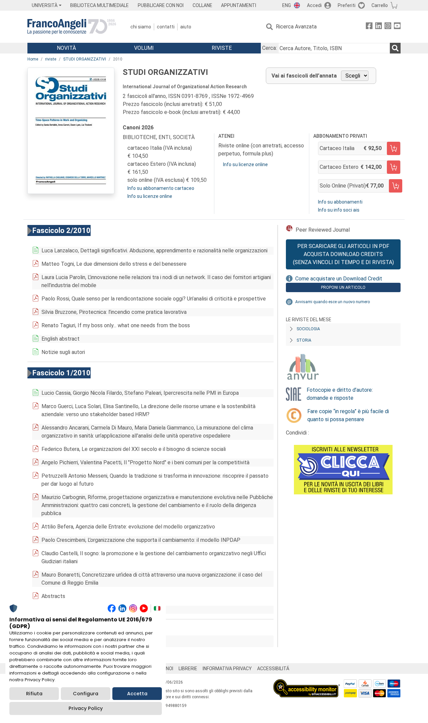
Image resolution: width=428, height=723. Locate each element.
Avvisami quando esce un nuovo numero (332, 301)
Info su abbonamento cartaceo (160, 188)
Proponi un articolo (343, 287)
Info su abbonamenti (340, 202)
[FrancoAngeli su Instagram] (388, 26)
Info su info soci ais (338, 210)
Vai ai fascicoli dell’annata (304, 76)
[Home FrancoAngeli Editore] (71, 27)
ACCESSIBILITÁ (273, 668)
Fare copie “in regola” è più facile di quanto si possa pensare (348, 415)
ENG (286, 5)
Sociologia (308, 329)
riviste (50, 59)
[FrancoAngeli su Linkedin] (378, 26)
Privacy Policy (86, 708)
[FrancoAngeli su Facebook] (369, 26)
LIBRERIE (188, 668)
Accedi (314, 5)
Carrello (379, 5)
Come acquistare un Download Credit (338, 278)
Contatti (166, 26)
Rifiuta (34, 693)
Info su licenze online (149, 196)
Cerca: (269, 48)
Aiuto (185, 26)
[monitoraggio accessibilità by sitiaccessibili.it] (306, 683)
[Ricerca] (395, 48)
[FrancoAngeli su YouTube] (397, 26)
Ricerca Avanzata (296, 26)
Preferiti (346, 5)
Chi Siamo (140, 26)
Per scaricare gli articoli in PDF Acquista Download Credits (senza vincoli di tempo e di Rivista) (343, 254)
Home (32, 59)
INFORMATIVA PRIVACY (227, 668)
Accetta (137, 693)
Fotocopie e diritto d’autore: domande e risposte (340, 394)
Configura (85, 693)
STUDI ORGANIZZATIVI (84, 59)
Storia (304, 340)
